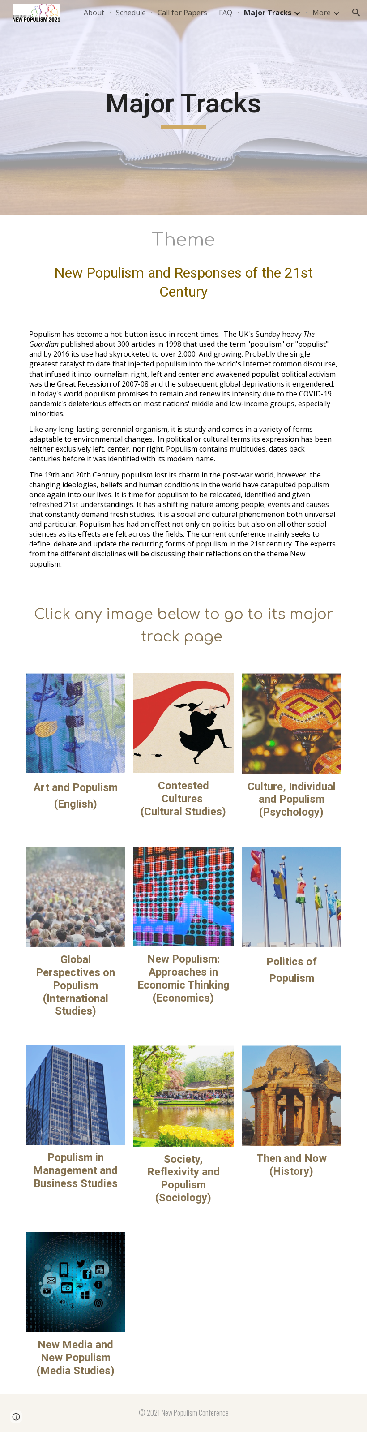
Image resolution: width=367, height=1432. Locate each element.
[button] (356, 12)
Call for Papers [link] (182, 12)
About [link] (94, 12)
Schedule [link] (131, 12)
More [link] (321, 12)
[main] (184, 107)
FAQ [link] (225, 12)
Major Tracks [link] (267, 12)
